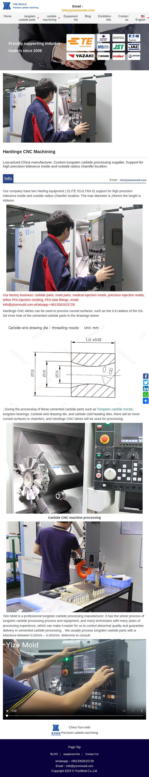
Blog (88, 16)
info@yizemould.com (78, 10)
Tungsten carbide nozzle (115, 409)
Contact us (123, 18)
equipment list (71, 754)
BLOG (54, 754)
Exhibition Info (104, 18)
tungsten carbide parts (27, 18)
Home (7, 16)
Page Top (74, 747)
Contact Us (92, 754)
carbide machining (49, 18)
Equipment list (71, 18)
